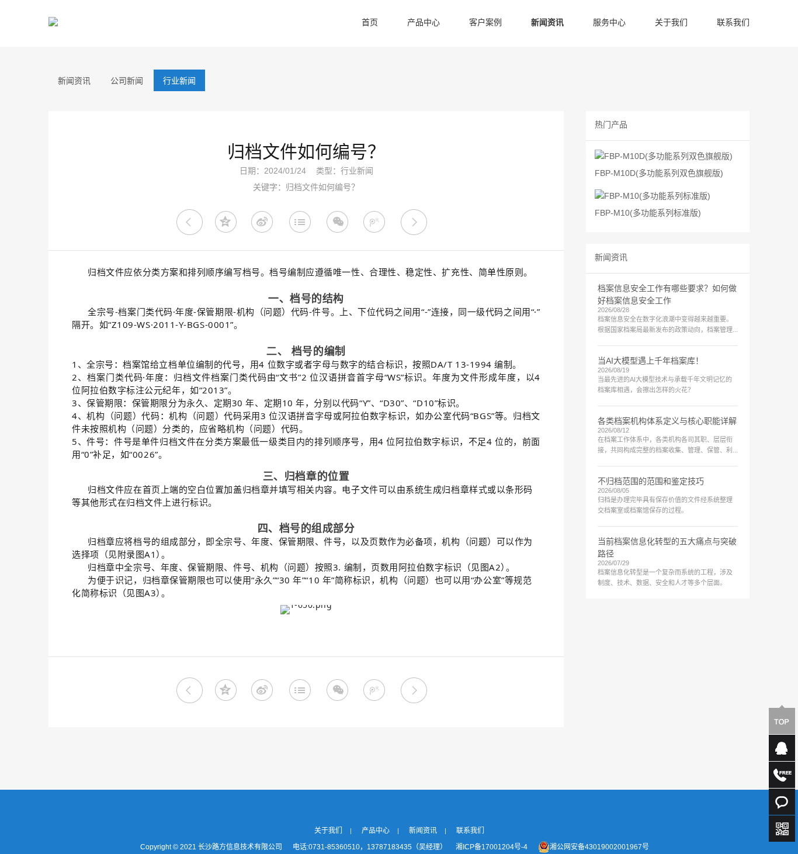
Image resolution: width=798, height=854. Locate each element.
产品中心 (423, 23)
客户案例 (485, 23)
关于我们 (671, 23)
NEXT (414, 222)
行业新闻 (179, 81)
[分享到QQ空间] (227, 222)
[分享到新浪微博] (264, 222)
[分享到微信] (339, 222)
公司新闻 (126, 81)
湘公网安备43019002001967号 (599, 847)
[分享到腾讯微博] (376, 222)
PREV (189, 222)
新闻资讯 (547, 23)
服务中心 (609, 23)
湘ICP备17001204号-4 (492, 847)
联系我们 (733, 23)
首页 (370, 23)
